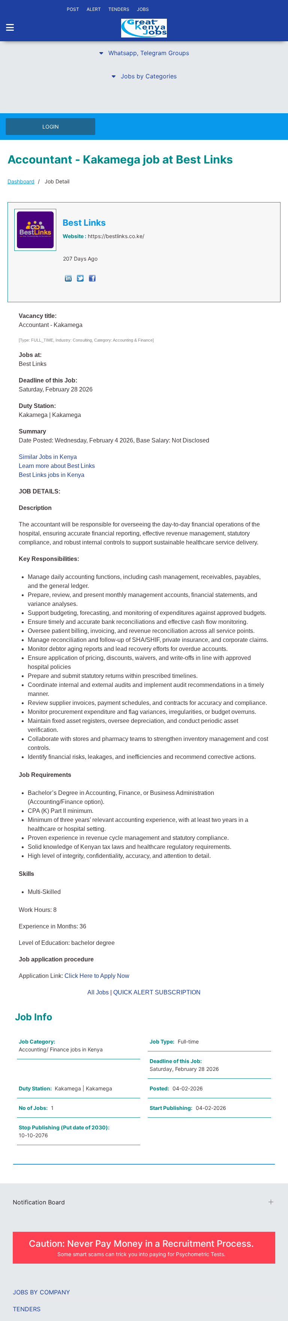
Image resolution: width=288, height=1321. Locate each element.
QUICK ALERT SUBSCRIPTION (157, 992)
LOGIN (50, 126)
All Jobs (98, 992)
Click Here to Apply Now (96, 976)
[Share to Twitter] (80, 278)
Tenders (26, 1309)
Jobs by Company (41, 1292)
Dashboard (21, 181)
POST (73, 9)
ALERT (94, 9)
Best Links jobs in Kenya (51, 475)
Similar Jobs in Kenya (48, 457)
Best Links (84, 222)
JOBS (143, 9)
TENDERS (118, 9)
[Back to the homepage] (144, 28)
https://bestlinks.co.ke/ (116, 236)
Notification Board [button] (39, 1202)
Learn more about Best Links (57, 466)
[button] (144, 52)
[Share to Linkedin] (68, 278)
